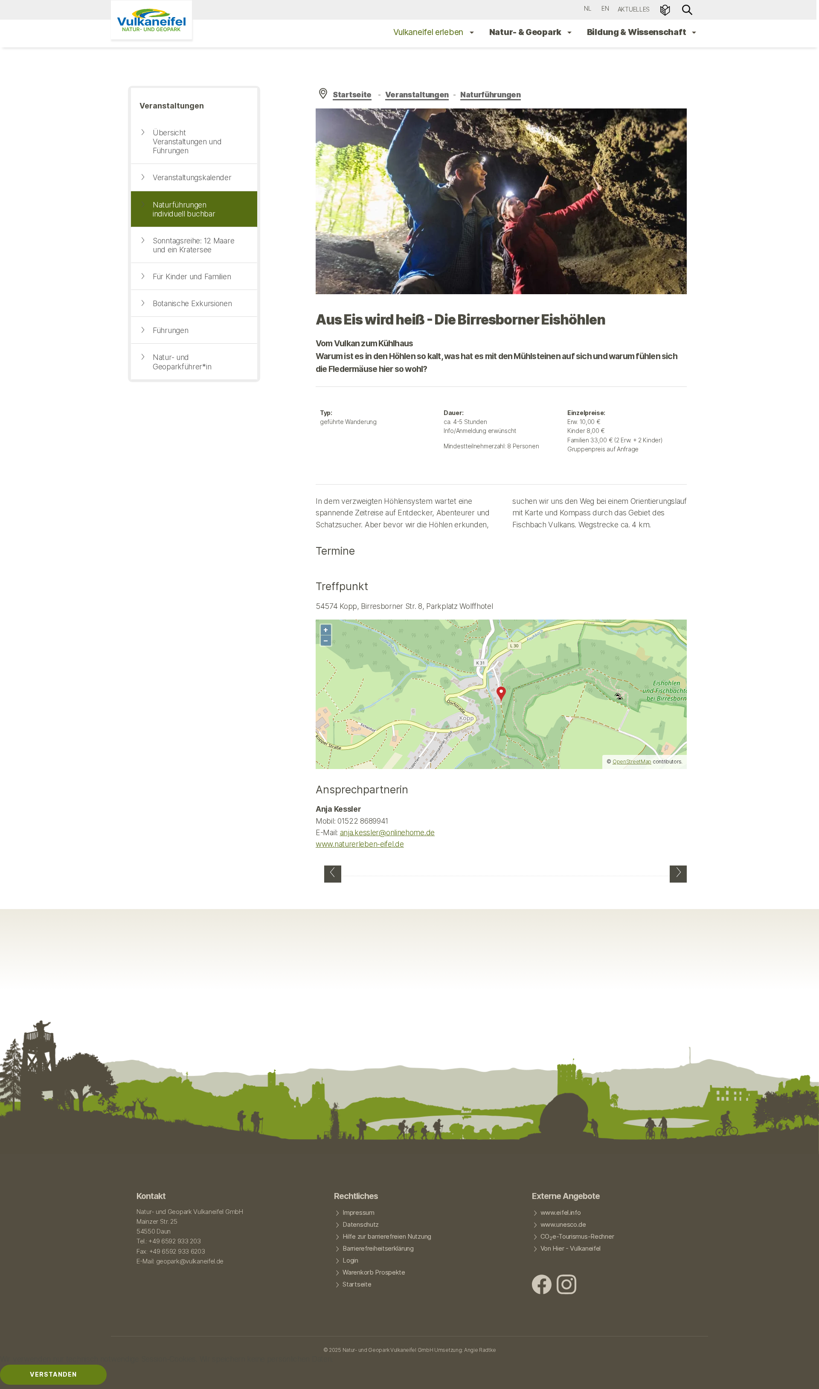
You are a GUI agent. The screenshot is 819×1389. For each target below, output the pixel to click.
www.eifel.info (560, 1212)
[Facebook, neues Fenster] (542, 1285)
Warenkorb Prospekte (374, 1272)
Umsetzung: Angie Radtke (465, 1350)
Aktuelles (634, 9)
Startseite (352, 94)
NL (587, 8)
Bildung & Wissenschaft (637, 32)
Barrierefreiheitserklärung (378, 1248)
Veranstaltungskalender (192, 177)
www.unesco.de (563, 1224)
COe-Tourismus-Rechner (577, 1237)
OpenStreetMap (632, 761)
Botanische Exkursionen (192, 303)
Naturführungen (490, 94)
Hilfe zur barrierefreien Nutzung (387, 1236)
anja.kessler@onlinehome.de (387, 832)
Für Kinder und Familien (192, 276)
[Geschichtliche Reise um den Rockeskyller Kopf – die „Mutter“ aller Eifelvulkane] (678, 874)
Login (350, 1260)
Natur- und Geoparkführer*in (182, 362)
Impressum (358, 1212)
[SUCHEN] (687, 9)
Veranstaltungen (417, 94)
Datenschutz (361, 1224)
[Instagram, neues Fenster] (566, 1285)
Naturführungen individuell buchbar (184, 209)
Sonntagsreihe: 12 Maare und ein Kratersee (193, 245)
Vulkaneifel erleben (429, 32)
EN (605, 8)
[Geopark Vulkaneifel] (151, 20)
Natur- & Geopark (526, 32)
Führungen (170, 330)
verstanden (53, 1374)
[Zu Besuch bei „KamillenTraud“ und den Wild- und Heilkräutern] (332, 874)
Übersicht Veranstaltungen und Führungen (187, 141)
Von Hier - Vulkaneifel (570, 1248)
